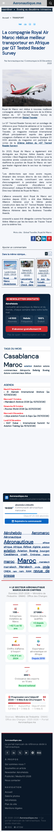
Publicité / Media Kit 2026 (18, 776)
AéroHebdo (11, 800)
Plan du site (11, 804)
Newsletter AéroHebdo (16, 772)
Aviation (37, 366)
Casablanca (21, 356)
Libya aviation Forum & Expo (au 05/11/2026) (27, 416)
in (14, 752)
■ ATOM (18, 827)
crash (24, 554)
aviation (28, 366)
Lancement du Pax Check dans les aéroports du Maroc (27, 281)
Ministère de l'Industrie (27, 716)
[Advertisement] (24, 462)
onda (37, 567)
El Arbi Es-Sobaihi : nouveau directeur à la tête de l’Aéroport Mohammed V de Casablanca (43, 281)
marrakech (44, 562)
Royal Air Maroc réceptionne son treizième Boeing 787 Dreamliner (10, 280)
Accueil (5, 18)
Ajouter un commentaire (14, 247)
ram (15, 571)
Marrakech (25, 567)
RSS (39, 752)
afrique (46, 542)
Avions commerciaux (14, 373)
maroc (46, 554)
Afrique (17, 547)
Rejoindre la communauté (28, 521)
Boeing (46, 370)
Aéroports (25, 370)
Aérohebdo (13, 533)
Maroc (13, 364)
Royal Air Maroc (45, 232)
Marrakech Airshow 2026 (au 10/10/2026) (25, 401)
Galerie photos (12, 796)
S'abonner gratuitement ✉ (26, 329)
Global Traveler (29, 117)
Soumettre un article (15, 768)
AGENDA (9, 385)
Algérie (37, 546)
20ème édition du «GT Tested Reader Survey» (27, 144)
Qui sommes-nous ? (15, 764)
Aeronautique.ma (27, 3)
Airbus (28, 373)
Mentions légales (13, 808)
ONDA (7, 571)
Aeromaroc (41, 533)
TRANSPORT (18, 18)
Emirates (35, 554)
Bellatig (36, 370)
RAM (28, 571)
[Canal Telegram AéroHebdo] (32, 752)
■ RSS (8, 827)
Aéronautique (12, 537)
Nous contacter (12, 780)
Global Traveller (30, 232)
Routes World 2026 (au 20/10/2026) (23, 408)
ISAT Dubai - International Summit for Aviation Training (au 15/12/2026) (27, 424)
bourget (45, 551)
